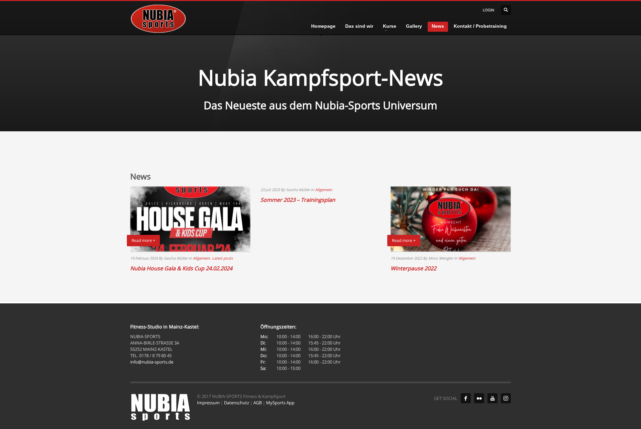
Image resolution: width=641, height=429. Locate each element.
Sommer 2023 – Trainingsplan (297, 199)
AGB (257, 403)
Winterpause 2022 (413, 268)
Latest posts (222, 258)
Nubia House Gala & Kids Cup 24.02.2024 (181, 268)
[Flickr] (479, 398)
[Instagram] (506, 398)
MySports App (280, 403)
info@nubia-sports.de (151, 362)
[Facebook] (466, 398)
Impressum (208, 403)
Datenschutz (236, 403)
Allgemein (201, 258)
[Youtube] (492, 398)
